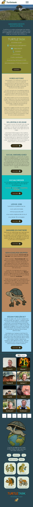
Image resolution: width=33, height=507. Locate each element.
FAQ (24, 455)
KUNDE (22, 459)
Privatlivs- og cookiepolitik (17, 57)
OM (9, 455)
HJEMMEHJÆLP (10, 487)
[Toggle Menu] (27, 2)
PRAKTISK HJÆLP (23, 487)
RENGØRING (23, 473)
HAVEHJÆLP (10, 473)
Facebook (8, 188)
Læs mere (15, 145)
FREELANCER (13, 459)
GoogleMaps (24, 188)
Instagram (15, 188)
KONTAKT (16, 69)
